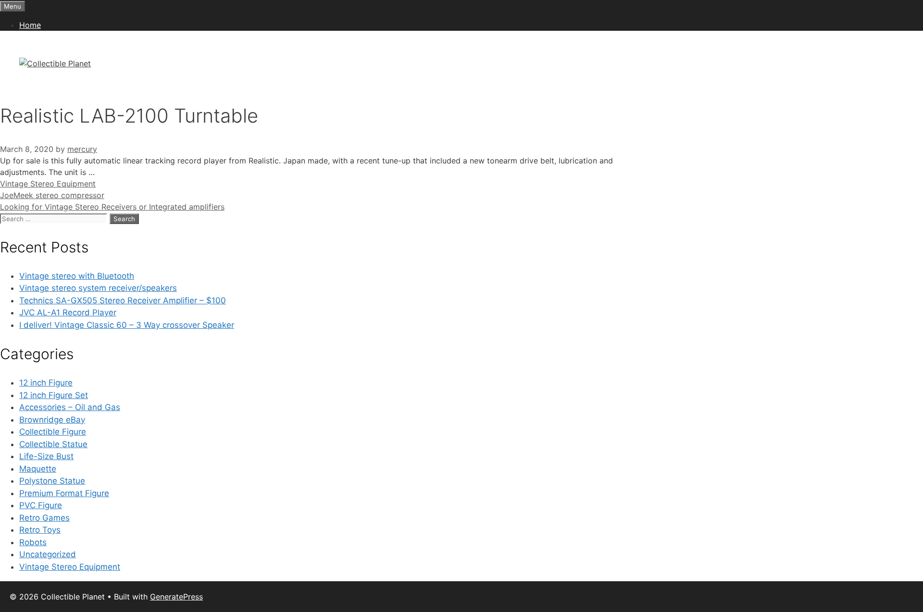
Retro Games (44, 518)
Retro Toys (40, 530)
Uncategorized (47, 554)
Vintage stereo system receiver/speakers (98, 288)
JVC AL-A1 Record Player (67, 312)
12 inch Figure (46, 382)
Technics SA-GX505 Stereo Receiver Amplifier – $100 (122, 300)
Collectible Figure (52, 432)
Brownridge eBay (52, 420)
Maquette (37, 469)
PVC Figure (40, 505)
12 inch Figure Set (53, 395)
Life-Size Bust (46, 456)
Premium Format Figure (64, 493)
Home (30, 25)
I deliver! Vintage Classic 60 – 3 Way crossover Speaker (126, 325)
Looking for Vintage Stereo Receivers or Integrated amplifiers (112, 207)
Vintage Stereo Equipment (48, 183)
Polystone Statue (52, 481)
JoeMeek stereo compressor (52, 195)
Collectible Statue (53, 444)
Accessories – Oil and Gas (69, 407)
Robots (33, 542)
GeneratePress (176, 596)
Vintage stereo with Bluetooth (76, 276)
